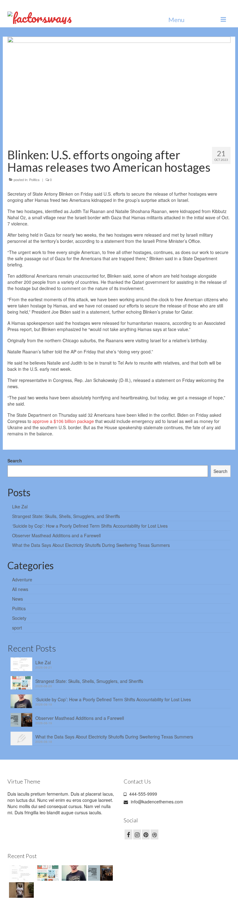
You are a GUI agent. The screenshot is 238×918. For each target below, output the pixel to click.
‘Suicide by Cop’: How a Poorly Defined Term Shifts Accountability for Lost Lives (90, 526)
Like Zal (20, 506)
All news (20, 589)
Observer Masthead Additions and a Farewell (56, 535)
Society (19, 618)
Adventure (22, 579)
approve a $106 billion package (63, 421)
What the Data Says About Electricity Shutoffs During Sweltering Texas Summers (91, 545)
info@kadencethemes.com (156, 801)
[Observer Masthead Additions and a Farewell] (99, 873)
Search (14, 460)
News (17, 599)
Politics (34, 179)
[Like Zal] (20, 873)
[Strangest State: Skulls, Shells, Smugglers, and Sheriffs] (47, 873)
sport (17, 628)
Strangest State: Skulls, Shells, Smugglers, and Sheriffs (66, 516)
